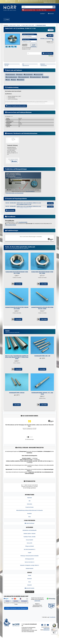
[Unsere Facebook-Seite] (42, 625)
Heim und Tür (29, 543)
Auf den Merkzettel (28, 74)
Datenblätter (45, 77)
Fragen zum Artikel (39, 74)
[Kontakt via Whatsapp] (50, 598)
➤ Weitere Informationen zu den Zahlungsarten (16, 608)
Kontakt (29, 575)
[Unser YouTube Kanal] (48, 625)
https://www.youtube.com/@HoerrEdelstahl (14, 193)
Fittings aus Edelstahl (29, 546)
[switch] (54, 632)
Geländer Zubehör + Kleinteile (29, 533)
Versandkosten (52, 617)
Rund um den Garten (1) (29, 562)
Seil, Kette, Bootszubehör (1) (29, 549)
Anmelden (42, 13)
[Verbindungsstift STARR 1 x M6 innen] (16, 382)
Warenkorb (51, 13)
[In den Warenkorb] (12, 284)
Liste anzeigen (10, 210)
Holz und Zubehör (29, 539)
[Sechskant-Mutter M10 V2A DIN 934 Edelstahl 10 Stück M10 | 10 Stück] (16, 261)
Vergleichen (19, 74)
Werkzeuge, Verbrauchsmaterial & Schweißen (30, 555)
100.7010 (7, 202)
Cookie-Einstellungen (30, 523)
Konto (29, 581)
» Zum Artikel (18, 284)
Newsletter (29, 513)
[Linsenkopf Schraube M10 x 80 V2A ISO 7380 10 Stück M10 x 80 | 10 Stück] (42, 296)
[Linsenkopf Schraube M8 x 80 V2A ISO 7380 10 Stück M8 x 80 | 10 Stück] (16, 296)
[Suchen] (53, 7)
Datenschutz (29, 504)
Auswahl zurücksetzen (33, 45)
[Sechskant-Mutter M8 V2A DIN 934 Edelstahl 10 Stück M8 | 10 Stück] (42, 261)
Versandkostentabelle (23, 222)
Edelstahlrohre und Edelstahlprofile (29, 530)
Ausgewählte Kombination (24, 45)
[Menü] (57, 624)
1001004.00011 (13, 206)
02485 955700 (37, 600)
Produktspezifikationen (36, 77)
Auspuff (29, 552)
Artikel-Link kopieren (11, 74)
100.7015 (7, 206)
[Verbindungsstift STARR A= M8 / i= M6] (42, 345)
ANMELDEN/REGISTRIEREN (10, 224)
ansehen (15, 161)
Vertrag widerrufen (29, 591)
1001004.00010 (13, 202)
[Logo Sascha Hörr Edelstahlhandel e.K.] (11, 8)
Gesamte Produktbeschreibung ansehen (16, 106)
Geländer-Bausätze (29, 568)
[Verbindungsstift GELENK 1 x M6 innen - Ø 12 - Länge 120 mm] (42, 382)
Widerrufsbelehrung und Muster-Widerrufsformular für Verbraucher (29, 510)
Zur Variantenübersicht (24, 77)
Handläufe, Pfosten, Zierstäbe (29, 536)
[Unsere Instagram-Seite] (45, 625)
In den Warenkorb (48, 53)
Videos (8, 79)
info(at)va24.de (46, 629)
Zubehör (14, 79)
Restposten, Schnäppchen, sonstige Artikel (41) (29, 565)
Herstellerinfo (21, 79)
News (29, 516)
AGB (29, 500)
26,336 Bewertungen (29, 439)
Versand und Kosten (29, 507)
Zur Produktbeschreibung (12, 77)
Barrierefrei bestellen (30, 588)
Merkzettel (29, 585)
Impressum (29, 497)
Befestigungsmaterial (29, 558)
